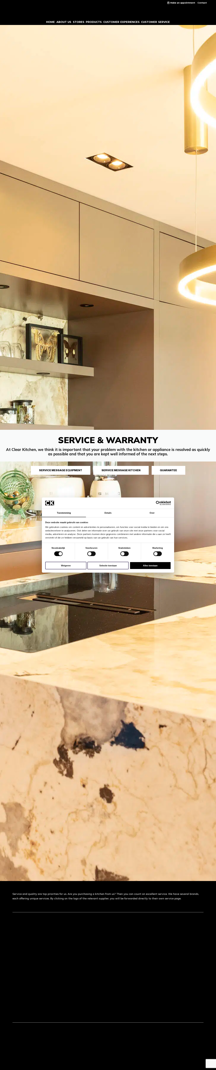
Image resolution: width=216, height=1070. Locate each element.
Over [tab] (152, 512)
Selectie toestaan (108, 565)
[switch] (91, 553)
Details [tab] (108, 512)
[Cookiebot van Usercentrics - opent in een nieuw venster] (158, 503)
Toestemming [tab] (64, 512)
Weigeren (66, 565)
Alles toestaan (150, 565)
